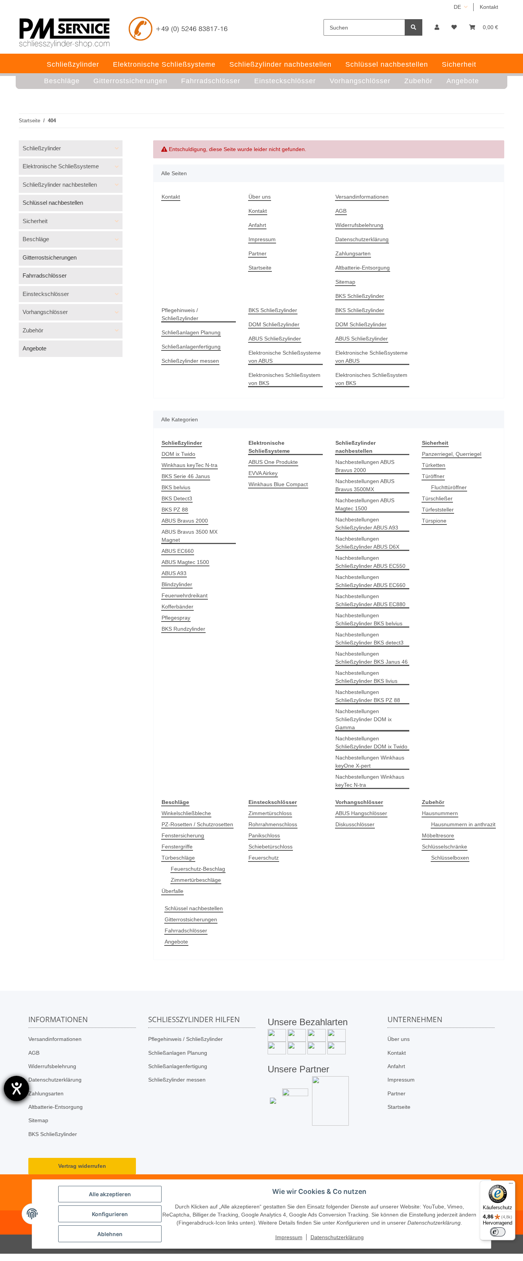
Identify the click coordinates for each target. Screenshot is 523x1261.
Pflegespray (176, 618)
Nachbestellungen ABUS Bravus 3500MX (364, 485)
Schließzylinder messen (190, 361)
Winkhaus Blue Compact (278, 484)
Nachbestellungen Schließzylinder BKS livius (366, 677)
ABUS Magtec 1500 (185, 562)
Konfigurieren (110, 1214)
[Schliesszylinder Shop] (64, 33)
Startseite (259, 268)
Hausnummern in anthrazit (463, 824)
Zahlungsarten (353, 253)
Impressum (262, 239)
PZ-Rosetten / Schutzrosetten (197, 824)
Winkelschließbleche (186, 813)
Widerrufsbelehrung (359, 225)
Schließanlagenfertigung (191, 347)
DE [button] (457, 7)
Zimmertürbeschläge (196, 880)
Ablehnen (110, 1234)
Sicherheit (35, 221)
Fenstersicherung (183, 835)
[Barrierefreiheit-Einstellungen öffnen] (16, 1088)
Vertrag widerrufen (82, 1166)
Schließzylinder (42, 148)
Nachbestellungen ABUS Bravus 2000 (364, 466)
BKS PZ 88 (175, 509)
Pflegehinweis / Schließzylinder (180, 314)
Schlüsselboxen (450, 858)
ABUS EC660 (178, 551)
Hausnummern (440, 813)
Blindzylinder (177, 584)
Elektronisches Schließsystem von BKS (284, 379)
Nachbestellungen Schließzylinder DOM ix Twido (371, 742)
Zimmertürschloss (270, 813)
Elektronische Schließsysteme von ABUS (284, 357)
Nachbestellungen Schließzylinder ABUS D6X (367, 543)
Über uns (259, 197)
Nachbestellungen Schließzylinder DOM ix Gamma (363, 719)
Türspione (434, 521)
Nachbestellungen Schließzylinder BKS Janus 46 (371, 658)
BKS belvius (176, 487)
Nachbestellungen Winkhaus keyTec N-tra (369, 781)
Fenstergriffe (177, 846)
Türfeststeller (438, 509)
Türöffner (433, 476)
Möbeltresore (438, 835)
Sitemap (345, 282)
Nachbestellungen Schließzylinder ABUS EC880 (370, 600)
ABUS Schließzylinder (274, 338)
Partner (257, 253)
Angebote (176, 942)
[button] (436, 27)
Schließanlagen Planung (191, 332)
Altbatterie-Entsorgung (362, 268)
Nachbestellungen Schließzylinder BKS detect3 (369, 638)
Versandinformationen (362, 197)
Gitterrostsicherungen (191, 919)
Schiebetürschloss (270, 846)
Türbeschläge (178, 858)
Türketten (433, 465)
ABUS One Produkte (273, 462)
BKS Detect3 (177, 498)
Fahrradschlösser (186, 930)
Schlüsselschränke (444, 846)
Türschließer (437, 498)
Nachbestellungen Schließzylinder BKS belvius (368, 619)
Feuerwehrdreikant (185, 595)
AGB (340, 211)
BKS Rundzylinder (183, 629)
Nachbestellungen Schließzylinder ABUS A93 (366, 523)
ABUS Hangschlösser (361, 813)
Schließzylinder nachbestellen (60, 184)
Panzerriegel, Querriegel (451, 454)
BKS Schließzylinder (359, 296)
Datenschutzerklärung (362, 239)
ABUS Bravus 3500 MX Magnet (189, 536)
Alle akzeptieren (110, 1194)
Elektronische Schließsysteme (61, 166)
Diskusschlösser (354, 824)
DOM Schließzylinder (273, 324)
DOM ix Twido (178, 454)
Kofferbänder (177, 606)
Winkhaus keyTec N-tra (189, 465)
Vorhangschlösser (45, 312)
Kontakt (489, 7)
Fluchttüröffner (449, 487)
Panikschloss (264, 835)
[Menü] (510, 1185)
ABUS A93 (174, 573)
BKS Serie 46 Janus (186, 476)
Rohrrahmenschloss (272, 824)
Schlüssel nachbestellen (194, 908)
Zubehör (33, 330)
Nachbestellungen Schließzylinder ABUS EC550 (370, 562)
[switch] (497, 1231)
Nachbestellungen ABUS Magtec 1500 (364, 504)
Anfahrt (257, 225)
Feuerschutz (263, 858)
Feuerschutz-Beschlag (198, 869)
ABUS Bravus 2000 (185, 521)
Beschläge (36, 239)
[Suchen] (413, 27)
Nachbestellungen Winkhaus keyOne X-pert (369, 762)
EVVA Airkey (263, 473)
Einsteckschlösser (46, 294)
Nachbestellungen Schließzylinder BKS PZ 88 (367, 696)
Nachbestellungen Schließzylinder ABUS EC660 (370, 581)
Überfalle (172, 891)
